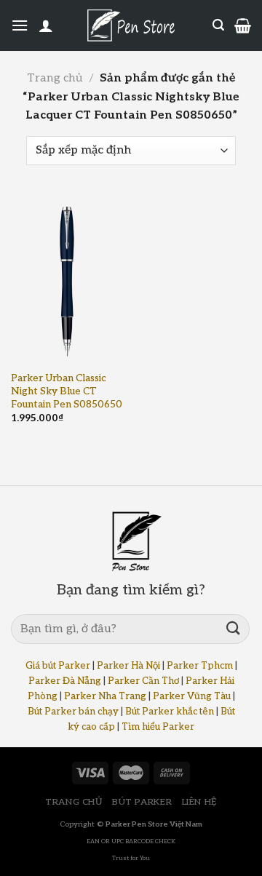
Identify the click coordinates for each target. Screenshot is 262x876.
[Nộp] (233, 629)
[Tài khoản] (46, 25)
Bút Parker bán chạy (73, 711)
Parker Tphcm (200, 666)
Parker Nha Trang (105, 696)
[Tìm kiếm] (218, 25)
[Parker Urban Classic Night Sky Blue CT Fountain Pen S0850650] (67, 279)
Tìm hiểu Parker (158, 727)
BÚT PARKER (142, 802)
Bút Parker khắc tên (169, 711)
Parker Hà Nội (128, 666)
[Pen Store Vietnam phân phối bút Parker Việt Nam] (131, 25)
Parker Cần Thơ (143, 681)
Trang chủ (54, 78)
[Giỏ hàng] (242, 25)
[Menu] (19, 25)
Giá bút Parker (57, 666)
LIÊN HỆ (199, 802)
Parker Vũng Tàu (192, 696)
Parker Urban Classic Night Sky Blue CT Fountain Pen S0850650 (66, 391)
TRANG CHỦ (74, 802)
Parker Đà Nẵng (64, 681)
